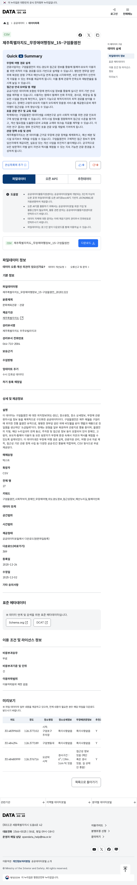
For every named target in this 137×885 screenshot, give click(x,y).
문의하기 (96, 836)
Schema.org (16, 622)
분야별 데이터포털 (102, 802)
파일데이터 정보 (117, 55)
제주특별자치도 (11, 318)
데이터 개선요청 (56, 267)
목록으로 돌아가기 (86, 782)
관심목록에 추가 (14, 165)
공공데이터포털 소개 (41, 861)
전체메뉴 (127, 13)
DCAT (40, 622)
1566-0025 (20, 831)
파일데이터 (19, 180)
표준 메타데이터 (117, 61)
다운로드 (86, 243)
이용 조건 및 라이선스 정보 (119, 69)
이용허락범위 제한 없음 (15, 684)
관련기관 (5, 802)
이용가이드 (97, 825)
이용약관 (7, 861)
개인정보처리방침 (21, 861)
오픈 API (52, 179)
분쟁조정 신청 (99, 831)
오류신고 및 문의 (79, 267)
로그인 (114, 13)
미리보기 (113, 76)
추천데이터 (84, 179)
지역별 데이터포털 (56, 802)
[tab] (19, 179)
